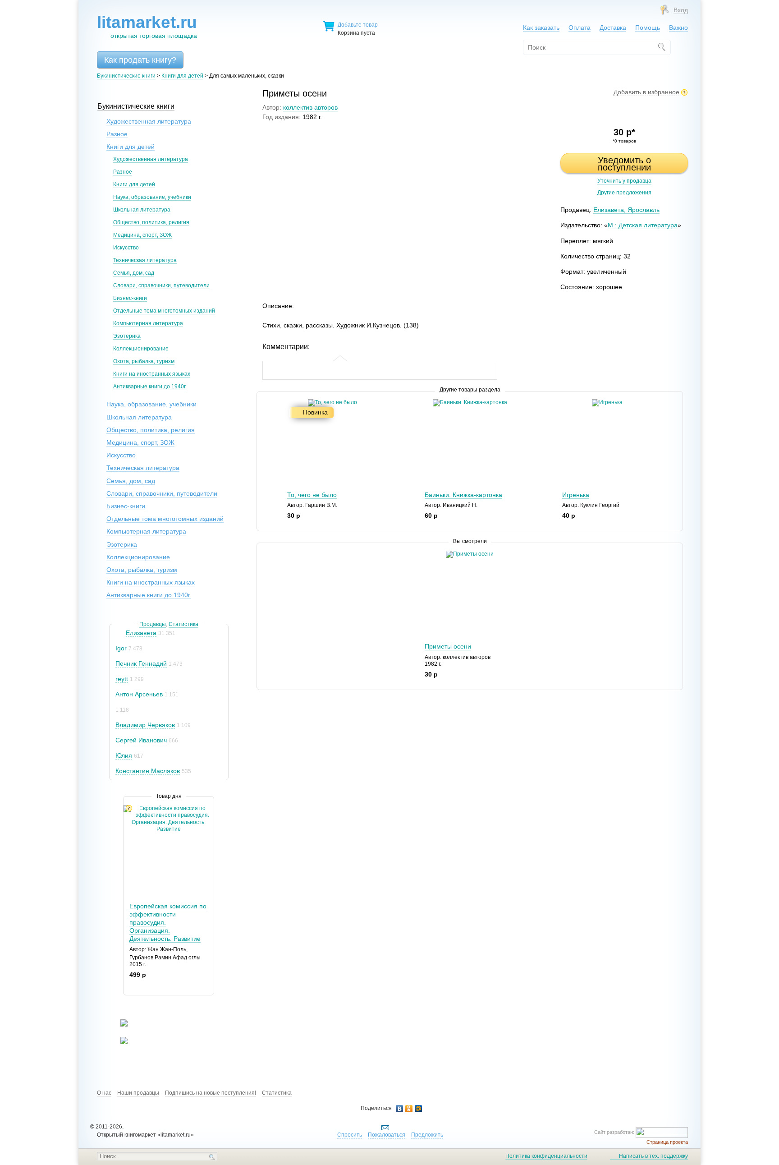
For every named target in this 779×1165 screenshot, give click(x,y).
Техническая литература (145, 260)
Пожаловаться (386, 1135)
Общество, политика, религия (151, 222)
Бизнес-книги (130, 298)
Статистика (183, 624)
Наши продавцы (138, 1093)
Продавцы (152, 624)
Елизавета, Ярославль (626, 209)
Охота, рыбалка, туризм (143, 361)
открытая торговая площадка (147, 26)
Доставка (613, 27)
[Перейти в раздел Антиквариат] (118, 1042)
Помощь (647, 27)
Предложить (427, 1135)
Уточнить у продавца (624, 181)
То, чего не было (312, 494)
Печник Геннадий (141, 663)
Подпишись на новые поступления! (210, 1093)
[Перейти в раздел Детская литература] (118, 1025)
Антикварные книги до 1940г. (150, 386)
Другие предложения (624, 192)
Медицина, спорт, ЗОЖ (142, 235)
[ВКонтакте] (399, 1108)
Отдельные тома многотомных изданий (164, 311)
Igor (121, 648)
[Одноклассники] (409, 1108)
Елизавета (141, 632)
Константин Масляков (147, 770)
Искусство (126, 247)
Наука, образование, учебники (152, 197)
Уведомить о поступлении (624, 163)
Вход (681, 10)
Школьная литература (141, 210)
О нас (104, 1093)
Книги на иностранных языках (151, 374)
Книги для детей (182, 76)
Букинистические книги (126, 76)
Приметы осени (448, 646)
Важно (678, 27)
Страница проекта (667, 1142)
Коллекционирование (141, 348)
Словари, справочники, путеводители (161, 285)
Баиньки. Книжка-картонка (463, 494)
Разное (117, 134)
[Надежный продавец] (119, 633)
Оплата (579, 27)
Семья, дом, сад (133, 273)
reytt (121, 678)
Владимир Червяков (145, 724)
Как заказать (541, 27)
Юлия (123, 755)
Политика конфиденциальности (546, 1156)
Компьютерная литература (148, 323)
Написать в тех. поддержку (653, 1156)
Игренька (575, 494)
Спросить (349, 1135)
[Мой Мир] (418, 1108)
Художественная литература (148, 121)
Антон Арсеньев (139, 694)
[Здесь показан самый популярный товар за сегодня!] (129, 808)
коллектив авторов (310, 107)
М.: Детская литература (643, 225)
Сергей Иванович (141, 740)
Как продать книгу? (140, 59)
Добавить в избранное (646, 92)
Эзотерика (127, 336)
